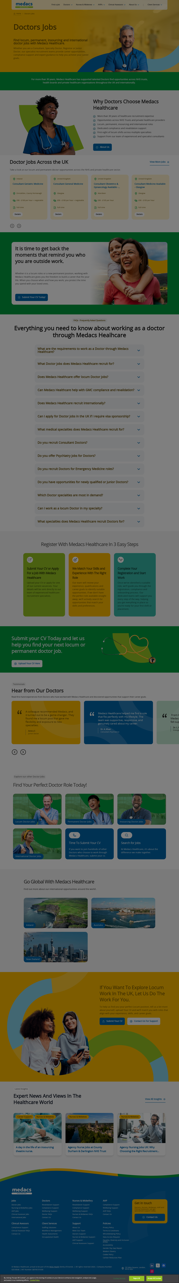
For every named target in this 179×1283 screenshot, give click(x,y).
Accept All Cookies (154, 1278)
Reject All (136, 1278)
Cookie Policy (35, 1280)
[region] (89, 1278)
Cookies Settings (119, 1278)
